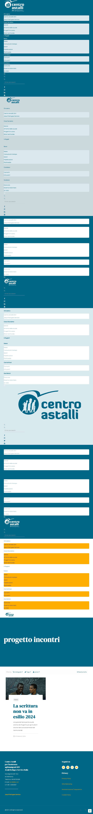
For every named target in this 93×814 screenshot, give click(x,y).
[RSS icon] (85, 810)
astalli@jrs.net (14, 782)
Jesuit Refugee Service (12, 794)
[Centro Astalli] (14, 11)
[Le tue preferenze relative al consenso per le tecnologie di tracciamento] (90, 811)
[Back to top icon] (80, 810)
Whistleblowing (67, 784)
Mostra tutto (82, 672)
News (16, 699)
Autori (37, 672)
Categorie (18, 672)
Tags (28, 672)
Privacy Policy (66, 778)
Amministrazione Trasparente (72, 789)
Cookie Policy (66, 795)
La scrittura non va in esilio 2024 (25, 711)
